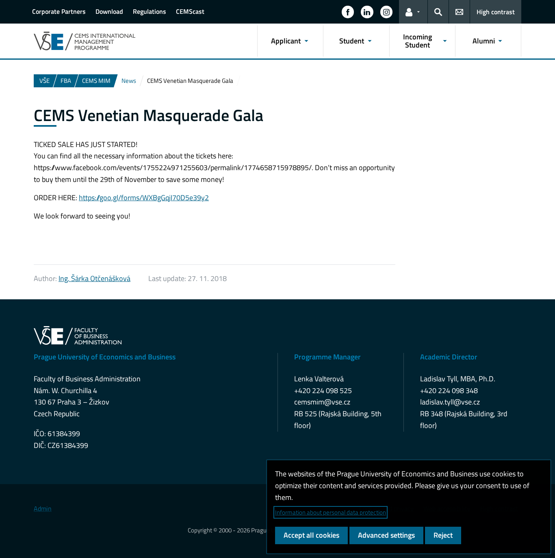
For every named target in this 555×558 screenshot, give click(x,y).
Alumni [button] (484, 40)
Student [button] (351, 40)
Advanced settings (386, 535)
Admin (43, 508)
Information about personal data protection (330, 512)
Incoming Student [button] (417, 40)
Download (109, 11)
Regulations (149, 11)
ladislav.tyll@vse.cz (450, 401)
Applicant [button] (286, 40)
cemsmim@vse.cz (322, 401)
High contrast (496, 12)
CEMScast (190, 11)
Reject (443, 535)
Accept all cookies (311, 535)
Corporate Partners (59, 11)
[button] (348, 12)
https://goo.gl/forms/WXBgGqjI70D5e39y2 (144, 197)
